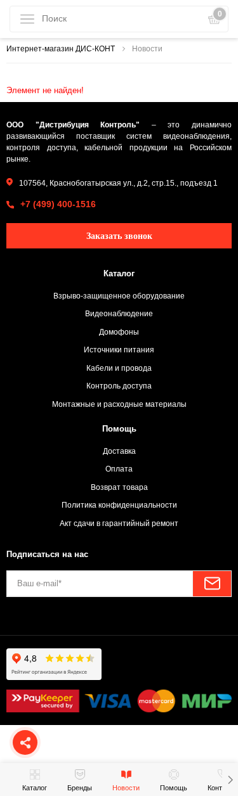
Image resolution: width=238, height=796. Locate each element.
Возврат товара (119, 487)
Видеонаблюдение (119, 313)
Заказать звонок (119, 236)
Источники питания (119, 349)
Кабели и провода (119, 368)
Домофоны (119, 332)
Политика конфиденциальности (119, 505)
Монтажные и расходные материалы (119, 404)
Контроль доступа (119, 386)
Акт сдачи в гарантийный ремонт (119, 523)
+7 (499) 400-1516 (58, 204)
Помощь (119, 428)
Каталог (119, 273)
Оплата (119, 469)
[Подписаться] (212, 583)
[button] (230, 779)
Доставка (119, 451)
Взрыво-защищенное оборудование (119, 296)
